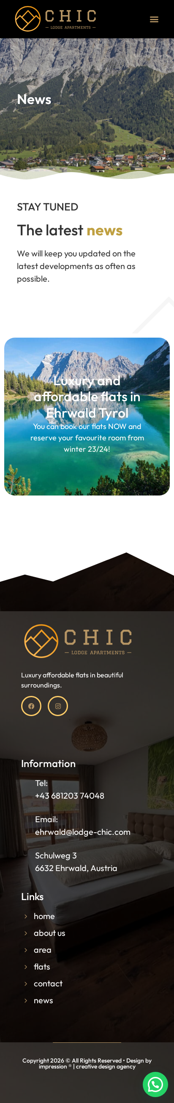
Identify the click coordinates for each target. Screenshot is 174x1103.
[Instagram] (58, 706)
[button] (154, 19)
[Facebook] (31, 706)
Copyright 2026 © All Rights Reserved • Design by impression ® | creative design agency (87, 1063)
